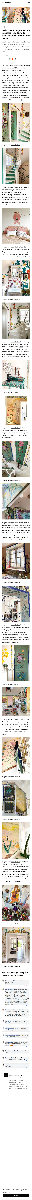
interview (22, 88)
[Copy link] (18, 59)
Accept (16, 1195)
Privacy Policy (6, 1192)
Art (3, 26)
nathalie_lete (15, 145)
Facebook (25, 97)
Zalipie (21, 347)
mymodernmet (16, 100)
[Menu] (28, 2)
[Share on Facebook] (3, 59)
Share (28, 59)
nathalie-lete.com (14, 97)
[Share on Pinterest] (6, 59)
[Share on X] (9, 59)
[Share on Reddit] (12, 59)
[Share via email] (15, 59)
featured (13, 70)
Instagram (5, 100)
